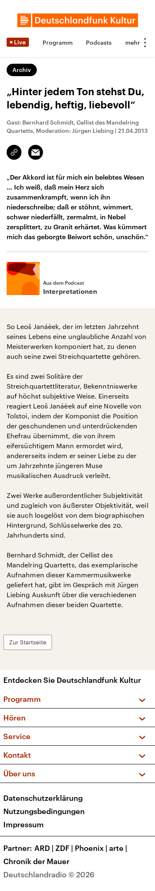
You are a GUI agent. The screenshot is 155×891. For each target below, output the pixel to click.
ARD (44, 848)
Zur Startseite (27, 642)
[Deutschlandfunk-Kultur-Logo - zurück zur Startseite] (77, 20)
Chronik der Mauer (36, 861)
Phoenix (91, 848)
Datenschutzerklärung (43, 797)
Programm (58, 42)
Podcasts (99, 42)
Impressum (23, 824)
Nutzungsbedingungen (44, 811)
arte (118, 848)
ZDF (64, 848)
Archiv (21, 69)
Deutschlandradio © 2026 (49, 874)
